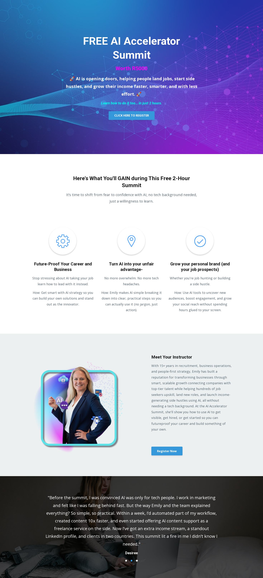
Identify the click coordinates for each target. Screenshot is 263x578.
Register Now (167, 451)
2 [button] (131, 561)
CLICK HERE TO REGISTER (131, 115)
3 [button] (137, 561)
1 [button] (126, 561)
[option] (131, 521)
